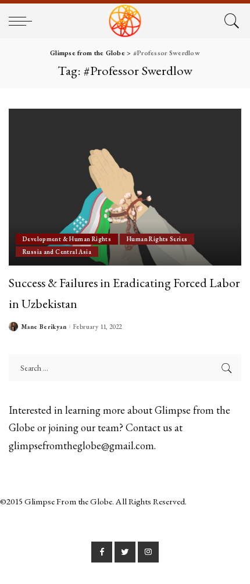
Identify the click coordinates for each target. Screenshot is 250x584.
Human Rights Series (157, 239)
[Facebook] (101, 552)
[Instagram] (148, 552)
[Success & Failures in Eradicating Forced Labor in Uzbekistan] (125, 187)
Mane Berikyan (43, 327)
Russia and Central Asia (57, 252)
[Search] (230, 20)
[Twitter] (125, 552)
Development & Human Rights (67, 239)
